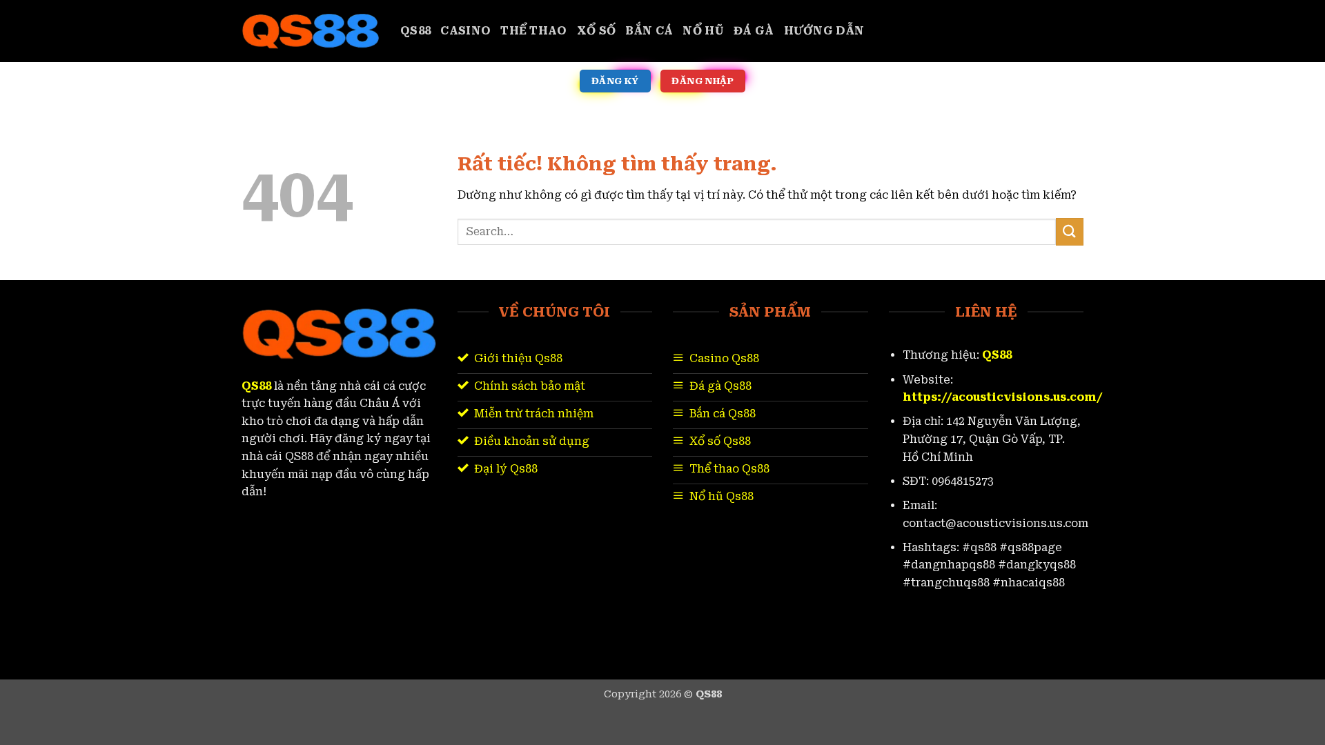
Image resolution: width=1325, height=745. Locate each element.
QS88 (415, 30)
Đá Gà (754, 30)
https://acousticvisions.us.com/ (1003, 397)
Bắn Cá (649, 30)
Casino (465, 30)
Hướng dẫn (824, 30)
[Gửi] (1069, 231)
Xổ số (596, 30)
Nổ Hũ (703, 30)
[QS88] (311, 31)
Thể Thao (533, 30)
